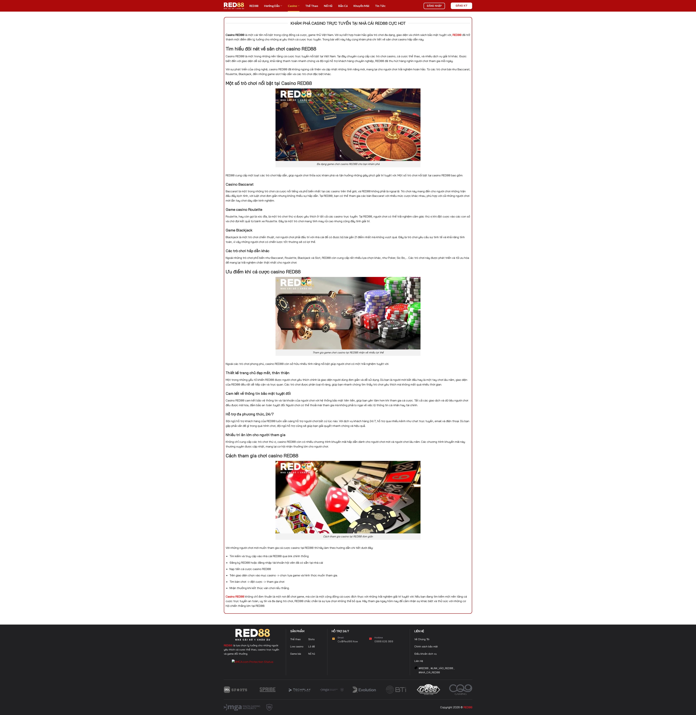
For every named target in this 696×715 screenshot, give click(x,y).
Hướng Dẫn (272, 5)
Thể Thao (311, 5)
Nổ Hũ (328, 5)
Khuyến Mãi (361, 5)
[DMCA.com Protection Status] (252, 661)
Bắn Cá (343, 5)
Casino (292, 5)
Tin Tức (380, 5)
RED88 (253, 5)
